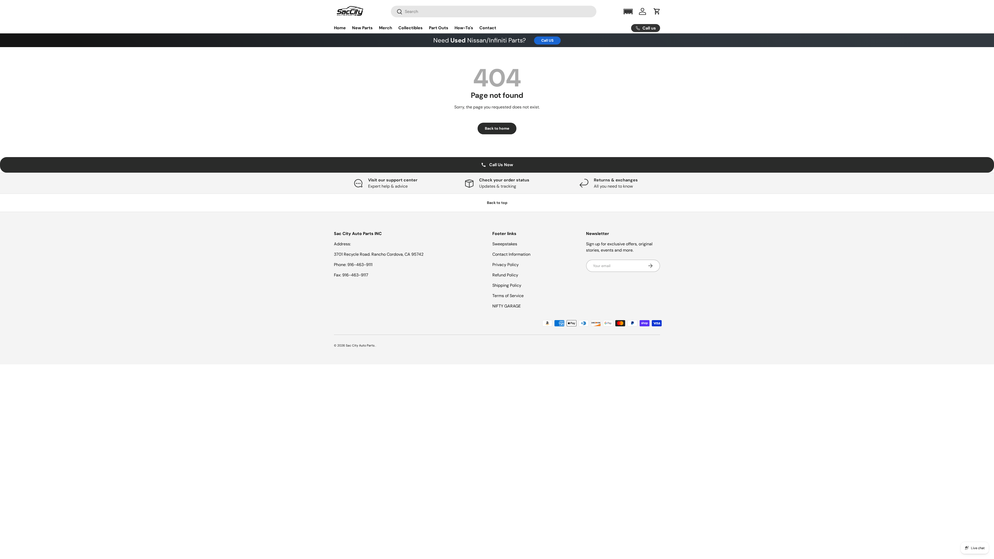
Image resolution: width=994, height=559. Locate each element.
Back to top (497, 202)
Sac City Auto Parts (360, 345)
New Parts (362, 28)
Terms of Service (508, 295)
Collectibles (410, 28)
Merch (385, 28)
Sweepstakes (504, 244)
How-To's (464, 28)
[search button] (397, 12)
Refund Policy (505, 275)
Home (340, 28)
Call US (547, 40)
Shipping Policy (506, 285)
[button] (628, 11)
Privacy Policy (505, 264)
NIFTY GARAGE (506, 306)
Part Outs (438, 28)
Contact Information (511, 254)
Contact (487, 28)
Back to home (497, 128)
